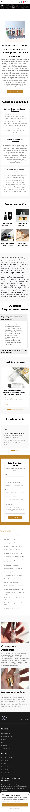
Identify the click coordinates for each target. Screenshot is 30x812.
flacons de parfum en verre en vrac (14, 585)
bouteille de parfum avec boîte (13, 575)
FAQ (2, 742)
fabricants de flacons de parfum (13, 546)
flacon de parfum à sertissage (12, 579)
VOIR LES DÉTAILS (7, 215)
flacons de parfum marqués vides (13, 589)
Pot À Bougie (5, 773)
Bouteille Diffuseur (7, 761)
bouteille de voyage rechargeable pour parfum (13, 560)
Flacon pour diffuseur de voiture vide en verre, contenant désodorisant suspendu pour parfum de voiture (22, 244)
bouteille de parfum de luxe (12, 549)
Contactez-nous (6, 748)
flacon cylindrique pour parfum (13, 568)
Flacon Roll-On (5, 767)
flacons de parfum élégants (12, 572)
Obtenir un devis (15, 92)
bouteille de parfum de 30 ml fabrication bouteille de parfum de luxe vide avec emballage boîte (7, 224)
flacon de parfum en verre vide (13, 553)
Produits (3, 739)
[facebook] (22, 720)
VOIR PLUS (6, 404)
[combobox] (8, 485)
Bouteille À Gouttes (7, 770)
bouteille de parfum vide (11, 536)
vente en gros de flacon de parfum (14, 543)
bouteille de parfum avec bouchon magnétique (14, 593)
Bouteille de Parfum (7, 758)
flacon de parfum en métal (12, 608)
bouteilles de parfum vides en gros (14, 556)
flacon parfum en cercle (11, 565)
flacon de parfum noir (10, 539)
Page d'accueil (5, 733)
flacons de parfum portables (12, 582)
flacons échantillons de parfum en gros (14, 598)
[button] (9, 409)
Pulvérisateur (5, 764)
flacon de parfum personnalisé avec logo (14, 603)
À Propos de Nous (6, 736)
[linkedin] (25, 719)
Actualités (4, 745)
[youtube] (28, 719)
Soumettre (15, 517)
